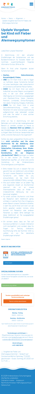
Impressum (20, 380)
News (11, 18)
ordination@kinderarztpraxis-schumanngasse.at (17, 339)
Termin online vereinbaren (17, 301)
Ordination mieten (7, 380)
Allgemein (19, 18)
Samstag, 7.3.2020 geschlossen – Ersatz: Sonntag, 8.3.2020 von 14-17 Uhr (17, 358)
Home (3, 18)
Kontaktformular (17, 337)
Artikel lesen (8, 263)
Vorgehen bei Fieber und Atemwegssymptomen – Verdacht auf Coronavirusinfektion (14, 354)
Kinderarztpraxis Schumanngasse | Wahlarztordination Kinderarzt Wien (8, 5)
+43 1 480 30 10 (17, 345)
